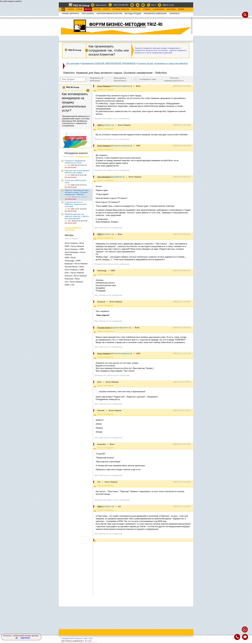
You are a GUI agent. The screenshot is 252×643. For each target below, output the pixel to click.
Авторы (97, 9)
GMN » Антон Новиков (74, 246)
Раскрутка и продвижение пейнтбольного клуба (75, 162)
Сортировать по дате (82, 156)
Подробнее (25, 638)
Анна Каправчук (104, 177)
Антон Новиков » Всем (74, 243)
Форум (88, 9)
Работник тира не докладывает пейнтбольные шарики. (77, 172)
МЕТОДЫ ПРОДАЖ (133, 13)
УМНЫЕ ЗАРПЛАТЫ (70, 13)
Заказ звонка (101, 5)
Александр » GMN (72, 261)
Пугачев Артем (103, 327)
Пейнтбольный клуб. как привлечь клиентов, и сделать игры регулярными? (77, 216)
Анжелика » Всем (72, 279)
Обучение (135, 9)
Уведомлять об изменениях (96, 79)
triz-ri (153, 5)
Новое (71, 9)
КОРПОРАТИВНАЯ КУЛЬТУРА (109, 13)
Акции (181, 9)
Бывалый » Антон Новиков (76, 264)
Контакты (171, 9)
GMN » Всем (70, 257)
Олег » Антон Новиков (74, 273)
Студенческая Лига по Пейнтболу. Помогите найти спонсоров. (76, 204)
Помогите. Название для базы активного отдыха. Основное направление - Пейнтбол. (77, 192)
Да (17, 638)
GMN (99, 125)
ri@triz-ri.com (168, 5)
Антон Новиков (103, 86)
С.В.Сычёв (87, 641)
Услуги (106, 9)
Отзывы (146, 9)
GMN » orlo (69, 285)
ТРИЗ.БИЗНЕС (88, 13)
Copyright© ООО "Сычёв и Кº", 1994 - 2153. (77, 638)
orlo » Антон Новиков (74, 282)
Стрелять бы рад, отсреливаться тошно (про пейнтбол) (163, 63)
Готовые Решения (120, 9)
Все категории (73, 63)
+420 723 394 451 (120, 5)
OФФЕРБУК (174, 13)
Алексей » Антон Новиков (76, 276)
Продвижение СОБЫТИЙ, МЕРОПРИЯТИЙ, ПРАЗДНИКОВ (108, 63)
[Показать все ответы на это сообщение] (111, 118)
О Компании (158, 9)
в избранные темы (147, 79)
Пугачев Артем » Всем (74, 267)
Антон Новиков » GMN (74, 249)
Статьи (79, 9)
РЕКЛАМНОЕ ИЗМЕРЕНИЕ (155, 13)
